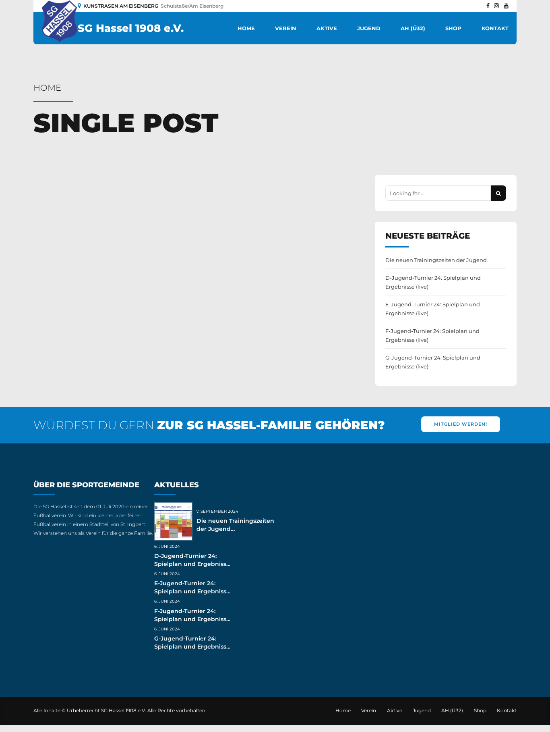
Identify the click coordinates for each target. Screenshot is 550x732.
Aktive (326, 28)
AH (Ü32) (413, 28)
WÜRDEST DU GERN (209, 425)
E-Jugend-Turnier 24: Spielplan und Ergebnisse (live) (432, 308)
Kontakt (495, 28)
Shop (453, 28)
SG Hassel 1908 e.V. (131, 28)
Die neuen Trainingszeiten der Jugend (436, 260)
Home (246, 28)
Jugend (368, 28)
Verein (285, 28)
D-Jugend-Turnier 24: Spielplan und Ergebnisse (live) (433, 282)
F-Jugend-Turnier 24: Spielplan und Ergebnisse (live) (432, 335)
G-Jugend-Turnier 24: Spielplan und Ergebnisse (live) (432, 362)
